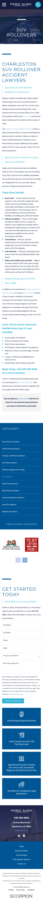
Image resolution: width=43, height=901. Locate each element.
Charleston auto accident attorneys (18, 129)
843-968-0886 (21, 817)
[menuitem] (21, 441)
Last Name (7, 633)
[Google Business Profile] (19, 835)
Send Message (13, 701)
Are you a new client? (10, 656)
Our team (26, 116)
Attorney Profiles (21, 851)
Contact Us (21, 864)
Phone (5, 640)
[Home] (20, 4)
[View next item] (24, 560)
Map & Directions (21, 830)
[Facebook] (24, 835)
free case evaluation (25, 382)
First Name (7, 625)
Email (5, 648)
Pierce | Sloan (29, 293)
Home (21, 846)
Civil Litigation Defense (21, 859)
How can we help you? (11, 663)
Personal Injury (21, 855)
